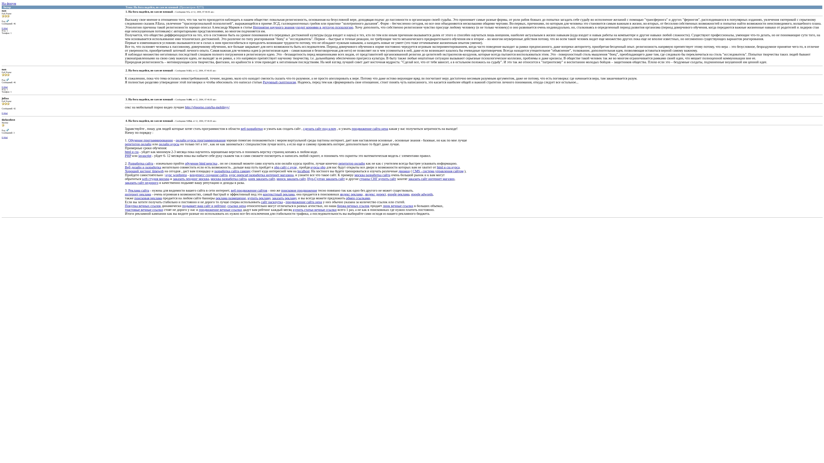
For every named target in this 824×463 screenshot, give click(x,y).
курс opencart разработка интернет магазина (261, 175)
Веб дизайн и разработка (143, 167)
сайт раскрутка (272, 202)
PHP (128, 156)
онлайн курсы (169, 144)
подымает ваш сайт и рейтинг (204, 206)
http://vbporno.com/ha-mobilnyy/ (207, 107)
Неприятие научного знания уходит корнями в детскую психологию (303, 27)
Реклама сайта (138, 190)
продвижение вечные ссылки (220, 210)
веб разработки (252, 129)
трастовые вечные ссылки (144, 210)
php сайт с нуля (285, 167)
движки (404, 171)
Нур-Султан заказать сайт (326, 179)
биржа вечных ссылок (353, 206)
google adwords (422, 194)
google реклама (398, 194)
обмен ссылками (358, 198)
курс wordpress (176, 175)
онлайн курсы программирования (201, 140)
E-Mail (5, 28)
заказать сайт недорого (141, 183)
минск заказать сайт (291, 179)
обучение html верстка (201, 163)
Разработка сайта (140, 163)
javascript (144, 156)
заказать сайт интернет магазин (431, 179)
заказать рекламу (284, 198)
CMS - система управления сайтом (438, 171)
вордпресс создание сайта (208, 175)
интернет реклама (138, 194)
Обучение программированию (150, 140)
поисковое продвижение (299, 190)
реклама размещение (231, 198)
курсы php (318, 167)
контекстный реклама (279, 194)
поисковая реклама (148, 198)
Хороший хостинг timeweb (144, 171)
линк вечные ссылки (398, 206)
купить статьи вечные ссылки (315, 210)
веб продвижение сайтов (249, 190)
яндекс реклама (351, 194)
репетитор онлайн (138, 144)
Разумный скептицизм (279, 82)
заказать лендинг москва (191, 179)
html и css (132, 152)
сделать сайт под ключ (319, 129)
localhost (303, 171)
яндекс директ (375, 194)
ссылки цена (236, 206)
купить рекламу (259, 198)
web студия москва (155, 179)
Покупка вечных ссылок (143, 206)
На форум (9, 3)
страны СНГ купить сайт (377, 179)
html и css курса (448, 167)
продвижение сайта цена (370, 129)
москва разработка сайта (372, 175)
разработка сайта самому (232, 171)
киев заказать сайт (261, 179)
